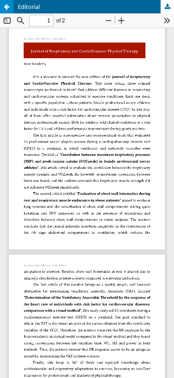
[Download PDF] (167, 6)
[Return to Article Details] (6, 6)
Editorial (29, 7)
